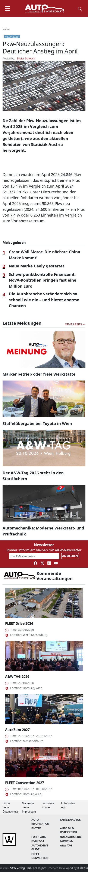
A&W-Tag (66, 845)
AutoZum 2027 (17, 729)
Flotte (36, 828)
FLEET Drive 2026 (19, 623)
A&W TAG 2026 (17, 676)
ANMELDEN (70, 556)
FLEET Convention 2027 (24, 782)
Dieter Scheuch (26, 58)
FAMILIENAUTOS (70, 819)
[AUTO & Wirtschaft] (44, 8)
